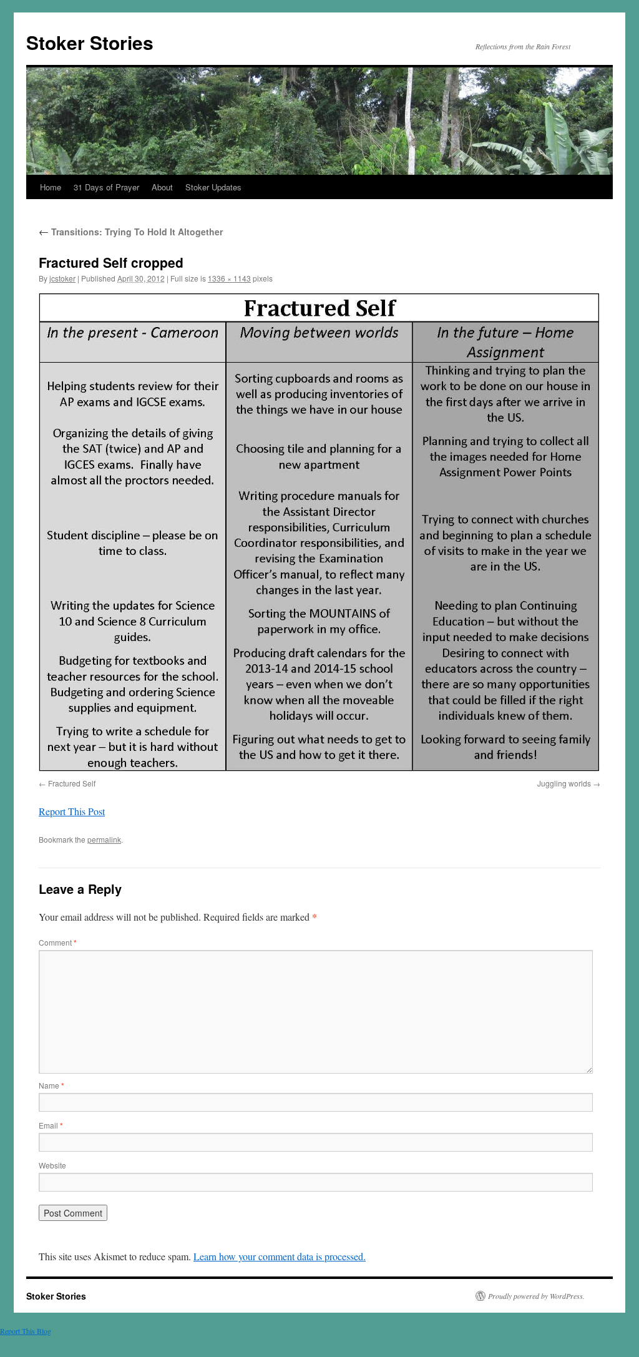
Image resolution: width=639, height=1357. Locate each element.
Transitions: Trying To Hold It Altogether (131, 231)
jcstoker (62, 278)
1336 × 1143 (229, 278)
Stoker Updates (213, 187)
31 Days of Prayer (106, 187)
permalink (104, 839)
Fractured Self (71, 783)
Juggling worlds (564, 783)
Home (50, 187)
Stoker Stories (90, 42)
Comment (58, 942)
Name (51, 1085)
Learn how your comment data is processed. (279, 1256)
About (162, 187)
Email (51, 1125)
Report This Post (72, 811)
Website (52, 1165)
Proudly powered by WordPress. (536, 1296)
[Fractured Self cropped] (319, 533)
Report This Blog (25, 1331)
